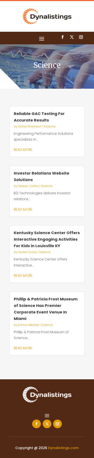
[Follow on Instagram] (81, 37)
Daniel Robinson (30, 126)
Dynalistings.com (63, 447)
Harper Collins (28, 186)
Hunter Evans (27, 252)
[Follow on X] (71, 37)
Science (50, 126)
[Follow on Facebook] (62, 37)
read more (23, 149)
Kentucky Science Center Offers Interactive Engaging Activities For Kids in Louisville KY (47, 239)
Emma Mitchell (28, 325)
